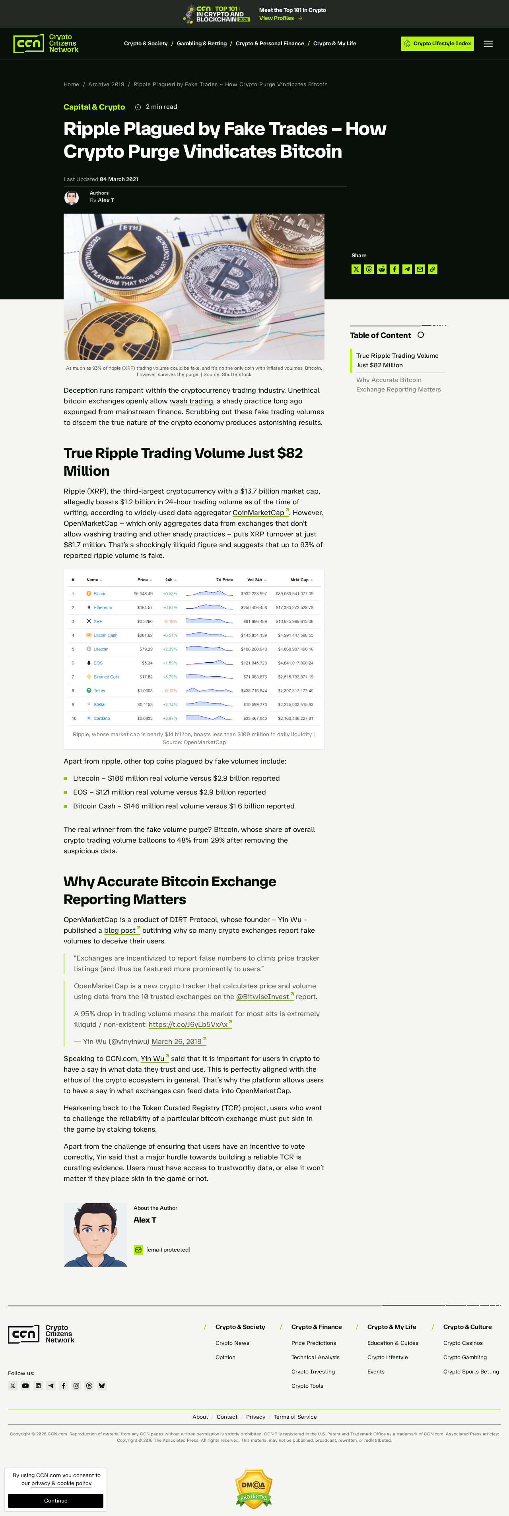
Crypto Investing (313, 1371)
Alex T (106, 200)
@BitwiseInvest (262, 996)
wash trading (191, 401)
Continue (56, 1500)
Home (72, 84)
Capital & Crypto (94, 107)
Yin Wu (152, 1058)
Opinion (225, 1357)
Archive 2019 (106, 84)
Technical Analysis (315, 1357)
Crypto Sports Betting (471, 1371)
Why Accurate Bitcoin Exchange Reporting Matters (398, 384)
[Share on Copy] (432, 269)
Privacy (255, 1417)
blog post (120, 930)
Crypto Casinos (463, 1343)
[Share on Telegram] (407, 269)
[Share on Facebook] (394, 269)
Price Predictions (313, 1343)
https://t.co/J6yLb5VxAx (188, 1024)
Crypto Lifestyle (387, 1357)
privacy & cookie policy (61, 1483)
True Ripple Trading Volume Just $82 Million (397, 360)
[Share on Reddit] (382, 269)
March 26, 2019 (177, 1041)
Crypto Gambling (465, 1357)
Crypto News (232, 1343)
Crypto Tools (307, 1386)
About (200, 1417)
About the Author (155, 1208)
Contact (227, 1417)
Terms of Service (295, 1417)
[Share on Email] (420, 269)
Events (376, 1371)
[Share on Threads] (369, 269)
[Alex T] (95, 1235)
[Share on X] (356, 269)
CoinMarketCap (258, 512)
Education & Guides (392, 1343)
